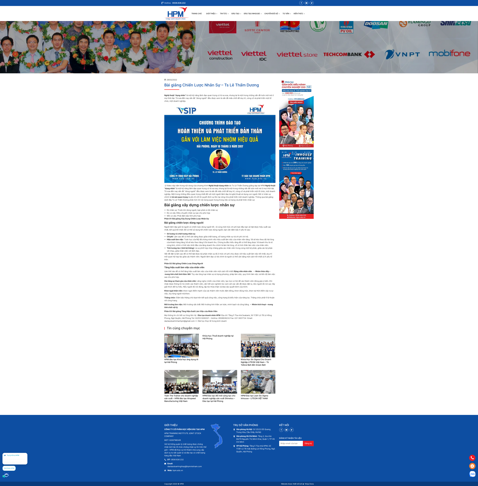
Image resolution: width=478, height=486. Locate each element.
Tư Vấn (286, 13)
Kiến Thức (298, 13)
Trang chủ (196, 13)
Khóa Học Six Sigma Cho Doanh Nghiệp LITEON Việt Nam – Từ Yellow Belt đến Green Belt (256, 362)
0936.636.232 (178, 3)
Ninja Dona (309, 484)
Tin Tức (223, 13)
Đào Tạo (235, 13)
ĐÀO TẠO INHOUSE (252, 13)
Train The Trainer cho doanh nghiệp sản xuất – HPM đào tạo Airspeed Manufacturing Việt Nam (181, 398)
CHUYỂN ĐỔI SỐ (271, 13)
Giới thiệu (210, 13)
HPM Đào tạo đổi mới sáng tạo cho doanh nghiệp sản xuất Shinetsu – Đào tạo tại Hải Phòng (219, 398)
